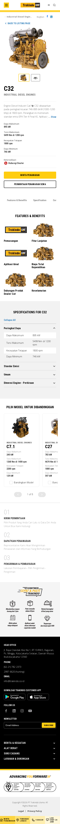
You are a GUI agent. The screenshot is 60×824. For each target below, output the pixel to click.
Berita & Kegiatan (15, 742)
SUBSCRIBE (48, 725)
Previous (18, 494)
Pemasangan (11, 240)
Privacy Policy (35, 811)
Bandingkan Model (23, 482)
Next (42, 494)
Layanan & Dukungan (16, 758)
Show (53, 117)
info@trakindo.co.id (14, 681)
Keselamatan (39, 290)
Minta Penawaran (30, 175)
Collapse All (10, 320)
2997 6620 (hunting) (14, 671)
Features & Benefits (17, 200)
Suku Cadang (12, 753)
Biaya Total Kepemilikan (38, 266)
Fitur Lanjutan (39, 240)
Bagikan (40, 17)
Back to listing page (19, 23)
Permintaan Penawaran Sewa (30, 184)
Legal (21, 811)
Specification (40, 200)
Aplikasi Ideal (11, 264)
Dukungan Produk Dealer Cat (13, 292)
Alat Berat (11, 748)
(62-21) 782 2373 (12, 667)
